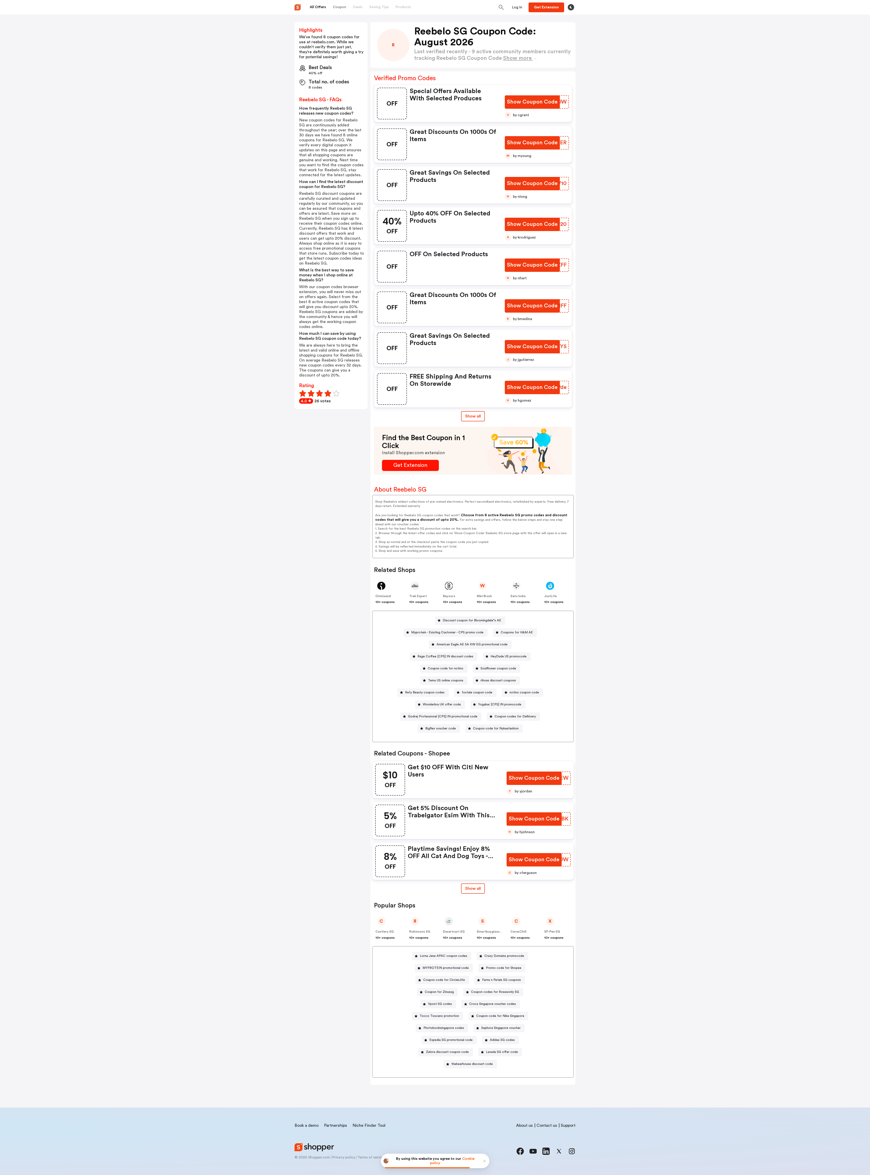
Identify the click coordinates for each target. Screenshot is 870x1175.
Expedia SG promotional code (451, 1040)
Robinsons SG (419, 931)
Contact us (546, 1125)
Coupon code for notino (445, 668)
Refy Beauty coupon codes (425, 692)
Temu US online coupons (445, 680)
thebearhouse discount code (472, 1064)
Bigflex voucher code (440, 728)
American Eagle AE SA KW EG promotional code (472, 644)
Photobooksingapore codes (443, 1028)
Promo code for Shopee (503, 968)
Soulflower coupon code (498, 668)
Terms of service (371, 1157)
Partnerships (335, 1125)
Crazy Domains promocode (504, 956)
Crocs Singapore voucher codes (492, 1004)
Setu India (518, 596)
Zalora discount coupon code (447, 1052)
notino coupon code (524, 692)
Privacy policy (343, 1157)
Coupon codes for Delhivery (515, 716)
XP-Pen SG (552, 931)
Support (568, 1125)
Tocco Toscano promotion (439, 1016)
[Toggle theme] (570, 7)
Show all (473, 416)
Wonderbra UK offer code (442, 704)
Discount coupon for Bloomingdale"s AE (472, 620)
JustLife (550, 596)
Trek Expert (418, 596)
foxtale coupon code (477, 692)
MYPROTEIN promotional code (446, 968)
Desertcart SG (454, 931)
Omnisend (383, 596)
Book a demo (307, 1125)
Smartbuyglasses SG (492, 931)
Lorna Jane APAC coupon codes (443, 956)
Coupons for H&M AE (517, 632)
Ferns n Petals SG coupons (501, 980)
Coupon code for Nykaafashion (496, 728)
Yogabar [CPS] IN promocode (499, 704)
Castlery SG (384, 931)
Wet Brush (484, 596)
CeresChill (518, 931)
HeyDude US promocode (509, 656)
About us (524, 1125)
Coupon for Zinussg (439, 992)
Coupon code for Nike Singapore (500, 1016)
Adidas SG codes (502, 1040)
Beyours (449, 596)
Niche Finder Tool (369, 1125)
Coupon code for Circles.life (444, 980)
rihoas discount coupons (498, 680)
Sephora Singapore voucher (501, 1028)
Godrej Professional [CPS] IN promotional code (442, 716)
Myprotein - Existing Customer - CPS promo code (447, 632)
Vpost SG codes (440, 1004)
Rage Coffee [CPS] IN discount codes (445, 656)
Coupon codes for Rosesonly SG (495, 992)
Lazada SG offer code (502, 1052)
